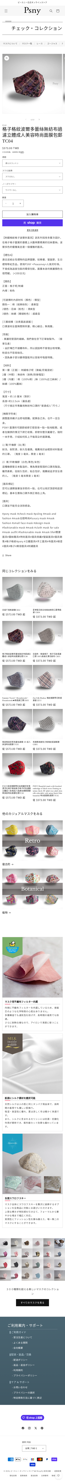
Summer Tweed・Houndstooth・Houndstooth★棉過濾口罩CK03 (15, 699)
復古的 (6, 864)
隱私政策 (13, 1475)
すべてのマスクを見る (32, 1302)
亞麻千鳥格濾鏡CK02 (11, 610)
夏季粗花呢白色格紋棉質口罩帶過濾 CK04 (47, 611)
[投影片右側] (39, 119)
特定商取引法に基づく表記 (27, 1397)
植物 (5, 912)
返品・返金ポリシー (24, 1364)
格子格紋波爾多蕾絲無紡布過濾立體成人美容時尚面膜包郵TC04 (16, 655)
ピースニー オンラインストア (22, 1471)
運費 (22, 152)
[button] (6, 11)
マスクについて (10, 43)
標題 (4, 157)
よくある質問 (20, 1342)
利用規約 (18, 1370)
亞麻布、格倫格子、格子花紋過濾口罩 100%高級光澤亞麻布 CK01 (47, 655)
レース (40, 43)
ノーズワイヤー (9, 183)
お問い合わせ (20, 1387)
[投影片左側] (26, 119)
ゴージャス (52, 43)
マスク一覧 (27, 43)
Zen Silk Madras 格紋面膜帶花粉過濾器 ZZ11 (47, 699)
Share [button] (8, 555)
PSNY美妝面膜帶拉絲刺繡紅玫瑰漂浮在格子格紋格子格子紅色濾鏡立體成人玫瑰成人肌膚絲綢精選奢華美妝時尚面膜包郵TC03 (16, 789)
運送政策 (34, 1475)
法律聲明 (44, 1475)
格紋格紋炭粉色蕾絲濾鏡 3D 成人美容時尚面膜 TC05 (16, 743)
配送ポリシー (20, 1359)
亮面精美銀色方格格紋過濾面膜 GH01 (46, 743)
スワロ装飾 (7, 170)
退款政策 (57, 1471)
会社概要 (18, 1347)
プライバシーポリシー (25, 1375)
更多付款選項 (32, 230)
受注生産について (22, 1337)
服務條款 (23, 1475)
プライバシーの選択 (24, 1392)
